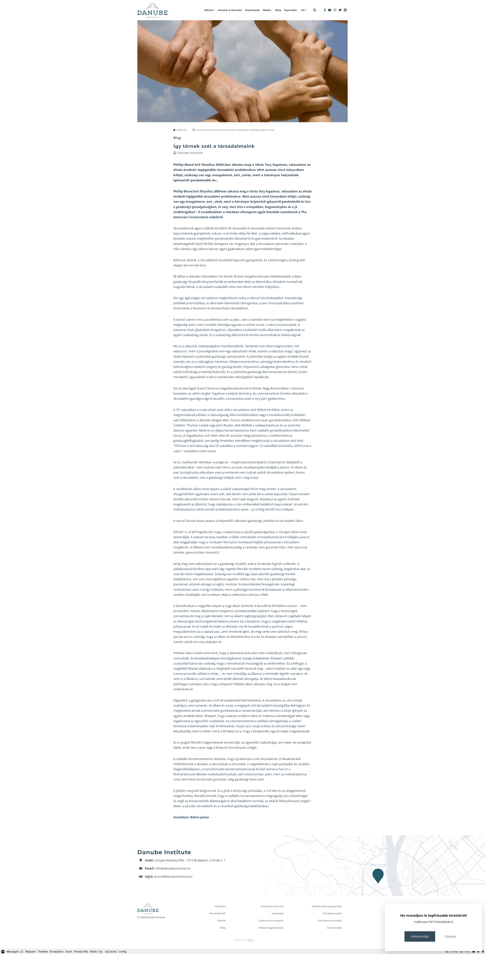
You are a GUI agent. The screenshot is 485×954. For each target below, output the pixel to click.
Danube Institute (225, 130)
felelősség (254, 130)
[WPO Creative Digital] (242, 940)
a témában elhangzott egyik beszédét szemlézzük (260, 212)
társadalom (242, 130)
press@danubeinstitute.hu (173, 876)
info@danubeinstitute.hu (173, 868)
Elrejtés (450, 936)
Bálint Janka (268, 130)
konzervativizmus (205, 130)
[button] (210, 10)
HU (303, 10)
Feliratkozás (420, 936)
